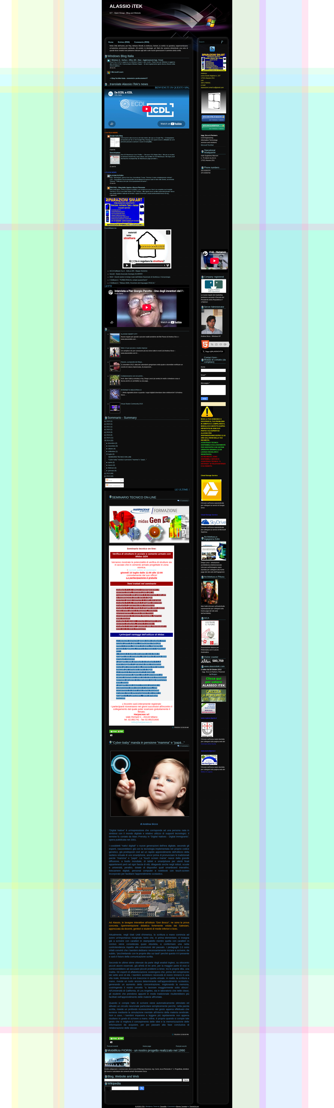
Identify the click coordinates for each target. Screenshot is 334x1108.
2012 (108, 476)
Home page (147, 1046)
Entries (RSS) (124, 42)
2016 (108, 435)
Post (110, 481)
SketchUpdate (115, 153)
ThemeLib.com (194, 1106)
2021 (108, 427)
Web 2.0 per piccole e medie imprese (134, 348)
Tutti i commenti (114, 486)
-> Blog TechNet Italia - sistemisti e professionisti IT (129, 78)
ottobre (110, 449)
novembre (111, 446)
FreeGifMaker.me (110, 228)
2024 (108, 424)
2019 (108, 432)
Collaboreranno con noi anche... (132, 376)
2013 (108, 473)
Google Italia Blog (116, 136)
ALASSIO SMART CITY (129, 334)
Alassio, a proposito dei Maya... (132, 362)
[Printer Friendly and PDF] (116, 733)
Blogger (214, 674)
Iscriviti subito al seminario (142, 570)
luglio (110, 454)
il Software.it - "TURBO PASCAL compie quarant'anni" (128, 280)
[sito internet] (213, 122)
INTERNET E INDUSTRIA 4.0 (131, 390)
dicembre (111, 443)
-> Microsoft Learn (116, 72)
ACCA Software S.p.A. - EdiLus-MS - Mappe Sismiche (128, 271)
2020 (108, 429)
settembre (111, 451)
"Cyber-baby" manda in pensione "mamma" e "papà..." (127, 460)
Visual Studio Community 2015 (132, 404)
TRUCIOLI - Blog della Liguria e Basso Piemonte (127, 187)
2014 (108, 440)
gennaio (111, 471)
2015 (108, 438)
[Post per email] (111, 735)
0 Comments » (184, 500)
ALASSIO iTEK (126, 6)
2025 (108, 421)
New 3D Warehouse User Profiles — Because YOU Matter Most (141, 154)
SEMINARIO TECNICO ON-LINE (119, 457)
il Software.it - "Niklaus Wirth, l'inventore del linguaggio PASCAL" (132, 283)
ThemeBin (163, 1106)
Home (110, 42)
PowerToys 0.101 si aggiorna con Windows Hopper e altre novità (130, 62)
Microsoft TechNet (207, 145)
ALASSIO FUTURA (117, 175)
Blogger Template (181, 1106)
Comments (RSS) (141, 42)
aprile (110, 462)
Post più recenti (112, 1046)
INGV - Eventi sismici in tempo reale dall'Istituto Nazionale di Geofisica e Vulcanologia (140, 277)
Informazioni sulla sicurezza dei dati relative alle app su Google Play (142, 138)
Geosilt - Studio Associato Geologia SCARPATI (126, 274)
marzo (110, 465)
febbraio (111, 468)
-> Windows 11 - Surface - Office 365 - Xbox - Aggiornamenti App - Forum (136, 60)
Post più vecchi (181, 1046)
